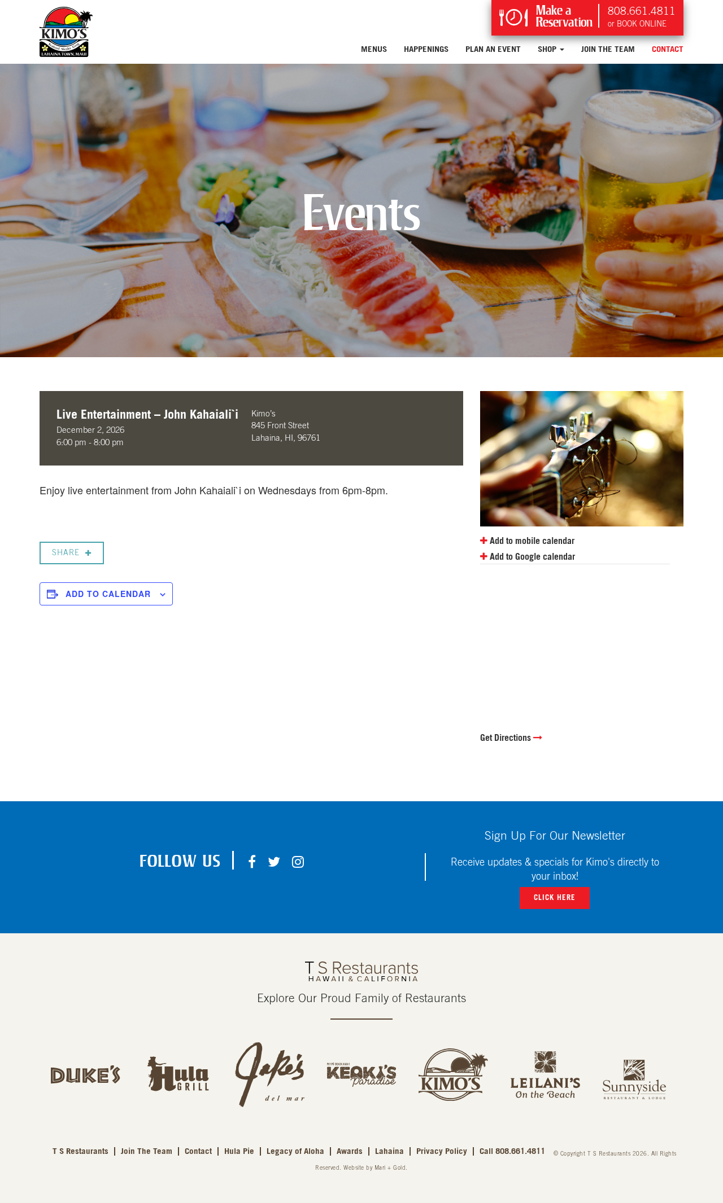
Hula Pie (239, 1151)
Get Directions (506, 738)
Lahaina (389, 1151)
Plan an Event (493, 49)
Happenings (426, 49)
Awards (350, 1151)
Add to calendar (108, 593)
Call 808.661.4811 (512, 1151)
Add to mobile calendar (530, 541)
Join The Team (608, 49)
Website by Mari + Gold (374, 1168)
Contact (667, 49)
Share (66, 553)
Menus (374, 49)
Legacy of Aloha (295, 1151)
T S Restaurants (80, 1151)
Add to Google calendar (531, 556)
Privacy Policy (441, 1151)
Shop (548, 49)
